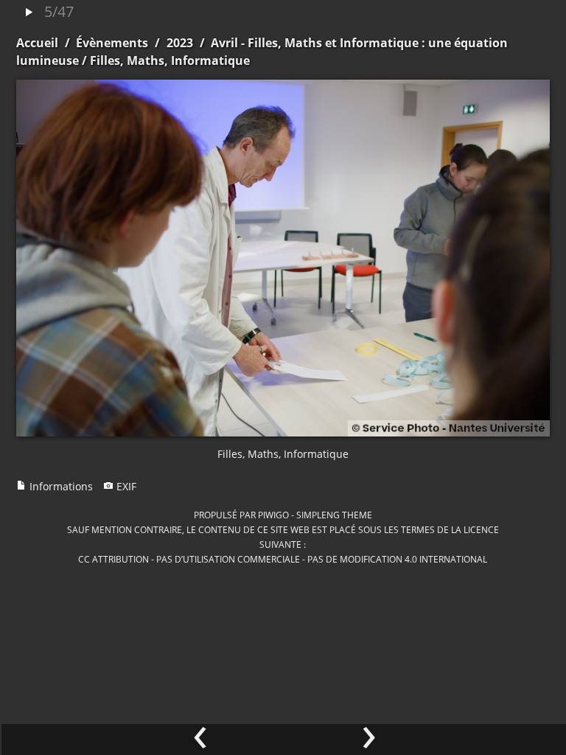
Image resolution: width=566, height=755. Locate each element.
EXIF (124, 486)
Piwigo (273, 515)
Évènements (112, 43)
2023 (180, 43)
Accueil (37, 43)
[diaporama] (29, 13)
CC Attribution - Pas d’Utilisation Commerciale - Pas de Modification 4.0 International (282, 559)
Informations (60, 486)
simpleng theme (334, 515)
